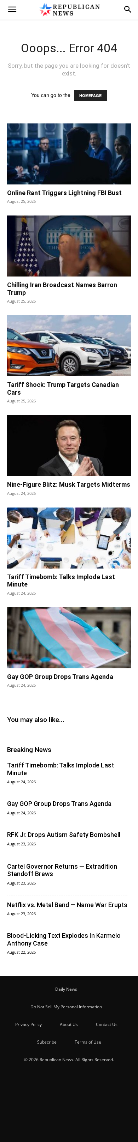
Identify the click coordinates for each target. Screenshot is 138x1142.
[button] (12, 9)
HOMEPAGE (90, 95)
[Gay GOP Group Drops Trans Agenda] (69, 637)
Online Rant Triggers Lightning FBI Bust (64, 192)
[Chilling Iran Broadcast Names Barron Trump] (69, 246)
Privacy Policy (28, 1024)
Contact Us (106, 1024)
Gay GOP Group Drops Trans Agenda (60, 676)
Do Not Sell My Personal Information (66, 1007)
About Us (69, 1024)
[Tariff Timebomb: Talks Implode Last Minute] (69, 538)
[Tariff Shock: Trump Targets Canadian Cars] (69, 345)
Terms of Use (88, 1042)
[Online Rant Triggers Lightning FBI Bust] (69, 153)
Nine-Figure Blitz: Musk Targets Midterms (68, 484)
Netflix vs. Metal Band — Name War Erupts (67, 905)
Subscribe (47, 1042)
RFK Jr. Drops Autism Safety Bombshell (63, 834)
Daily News (66, 989)
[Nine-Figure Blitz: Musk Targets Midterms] (69, 445)
